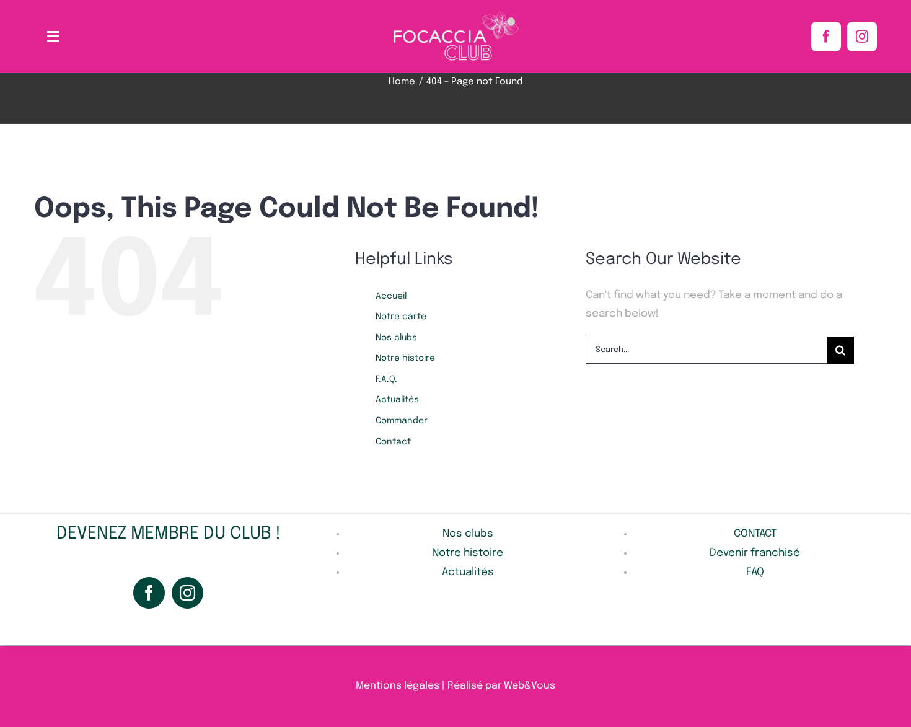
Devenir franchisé (755, 553)
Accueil (391, 296)
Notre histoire (405, 358)
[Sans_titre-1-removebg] (455, 14)
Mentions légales (397, 686)
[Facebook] (149, 593)
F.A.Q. (386, 379)
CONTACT (755, 534)
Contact (393, 442)
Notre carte (401, 316)
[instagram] (862, 36)
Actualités (397, 399)
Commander (402, 420)
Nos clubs (396, 337)
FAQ (755, 572)
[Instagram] (187, 593)
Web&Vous (529, 686)
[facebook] (826, 36)
